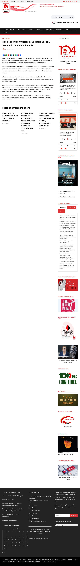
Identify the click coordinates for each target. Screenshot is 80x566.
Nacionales (6, 38)
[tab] (62, 207)
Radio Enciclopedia (34, 518)
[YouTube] (64, 1)
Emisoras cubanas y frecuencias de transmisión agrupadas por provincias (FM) (65, 499)
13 (16, 540)
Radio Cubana (10, 49)
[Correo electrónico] (77, 1)
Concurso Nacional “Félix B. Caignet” (12, 496)
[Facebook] (62, 1)
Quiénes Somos (21, 1)
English (67, 38)
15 (23, 540)
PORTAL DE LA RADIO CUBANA (47, 4)
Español (62, 38)
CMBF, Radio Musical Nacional (37, 521)
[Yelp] (73, 1)
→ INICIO (6, 29)
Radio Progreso (33, 513)
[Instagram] (69, 1)
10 (4, 540)
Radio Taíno (32, 516)
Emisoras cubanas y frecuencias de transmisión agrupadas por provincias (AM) (65, 506)
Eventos (6, 32)
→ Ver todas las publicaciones (66, 197)
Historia (68, 29)
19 (12, 542)
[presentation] (62, 207)
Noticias (30, 29)
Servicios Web (30, 1)
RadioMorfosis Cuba (8, 499)
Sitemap (13, 1)
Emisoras (12, 29)
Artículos (59, 29)
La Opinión (39, 29)
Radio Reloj (32, 508)
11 (8, 540)
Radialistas (49, 29)
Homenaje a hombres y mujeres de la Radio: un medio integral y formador (68, 217)
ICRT (53, 561)
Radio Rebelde (33, 505)
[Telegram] (75, 1)
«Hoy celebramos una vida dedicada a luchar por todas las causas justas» (67, 237)
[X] (66, 1)
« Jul (3, 552)
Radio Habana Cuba (34, 510)
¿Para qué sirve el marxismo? (67, 261)
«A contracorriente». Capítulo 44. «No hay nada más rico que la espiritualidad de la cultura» (67, 227)
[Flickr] (71, 1)
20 (16, 542)
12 (12, 540)
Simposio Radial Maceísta (9, 520)
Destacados (21, 29)
